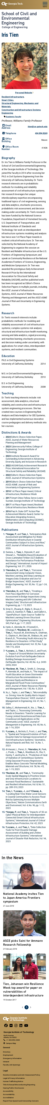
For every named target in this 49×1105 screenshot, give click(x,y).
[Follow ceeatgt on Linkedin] (20, 1026)
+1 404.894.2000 (13, 1040)
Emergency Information (12, 1058)
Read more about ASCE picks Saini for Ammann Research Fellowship (24, 930)
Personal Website (23, 92)
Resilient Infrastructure (13, 97)
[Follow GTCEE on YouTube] (26, 1026)
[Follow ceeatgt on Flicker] (11, 1026)
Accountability (8, 1094)
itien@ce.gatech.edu (37, 126)
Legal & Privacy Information (14, 1078)
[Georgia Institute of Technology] (12, 3)
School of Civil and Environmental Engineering (19, 18)
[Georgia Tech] (15, 1019)
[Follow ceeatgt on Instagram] (15, 1026)
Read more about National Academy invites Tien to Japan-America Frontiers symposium (24, 885)
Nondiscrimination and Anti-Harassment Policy (21, 1075)
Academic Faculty (13, 117)
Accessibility (8, 1091)
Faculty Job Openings (11, 1065)
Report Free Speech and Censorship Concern (21, 1101)
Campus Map (11, 1043)
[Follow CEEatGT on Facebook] (6, 1026)
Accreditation (8, 1098)
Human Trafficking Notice (13, 1081)
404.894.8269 (41, 133)
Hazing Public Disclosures (13, 1088)
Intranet (6, 1062)
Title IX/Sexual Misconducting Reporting (19, 1085)
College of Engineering (15, 27)
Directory (6, 1052)
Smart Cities (7, 100)
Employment (8, 1055)
